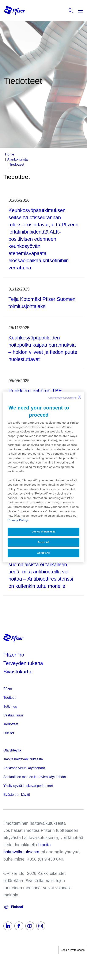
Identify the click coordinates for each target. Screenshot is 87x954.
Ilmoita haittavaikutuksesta (23, 759)
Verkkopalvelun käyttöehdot (24, 768)
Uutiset (8, 733)
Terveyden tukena (23, 663)
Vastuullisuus (13, 715)
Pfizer (7, 689)
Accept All (43, 552)
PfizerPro (13, 655)
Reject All (43, 542)
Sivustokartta (18, 671)
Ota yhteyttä (12, 750)
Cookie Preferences (73, 949)
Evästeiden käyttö (16, 794)
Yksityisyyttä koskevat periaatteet (28, 786)
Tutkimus (10, 706)
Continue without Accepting (64, 397)
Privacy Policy (18, 520)
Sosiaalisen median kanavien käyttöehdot (34, 777)
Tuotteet (9, 697)
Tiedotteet (10, 724)
